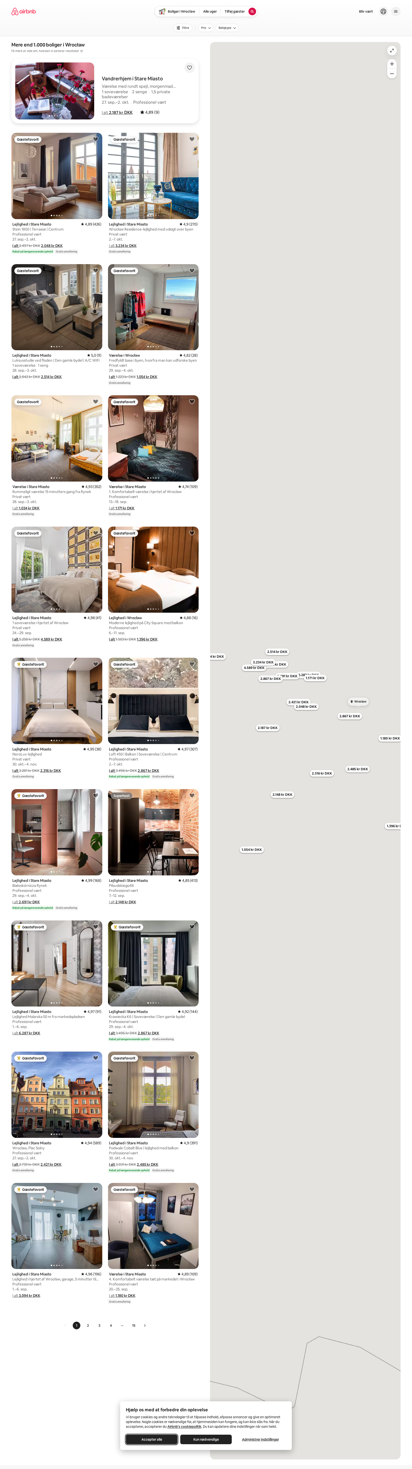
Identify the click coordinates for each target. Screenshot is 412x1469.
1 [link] (76, 1325)
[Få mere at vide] (81, 51)
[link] (65, 1325)
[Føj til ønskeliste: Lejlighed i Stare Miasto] (95, 139)
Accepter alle (151, 1439)
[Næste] (144, 1325)
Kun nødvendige (206, 1439)
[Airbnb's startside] (23, 11)
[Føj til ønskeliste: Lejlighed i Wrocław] (192, 533)
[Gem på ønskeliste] (189, 67)
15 (133, 1325)
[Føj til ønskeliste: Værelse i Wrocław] (192, 270)
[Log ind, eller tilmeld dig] (383, 11)
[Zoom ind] (392, 64)
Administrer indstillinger (260, 1439)
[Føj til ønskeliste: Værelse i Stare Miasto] (95, 401)
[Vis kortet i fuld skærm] (392, 50)
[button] (117, 112)
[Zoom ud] (392, 73)
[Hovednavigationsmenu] (396, 11)
